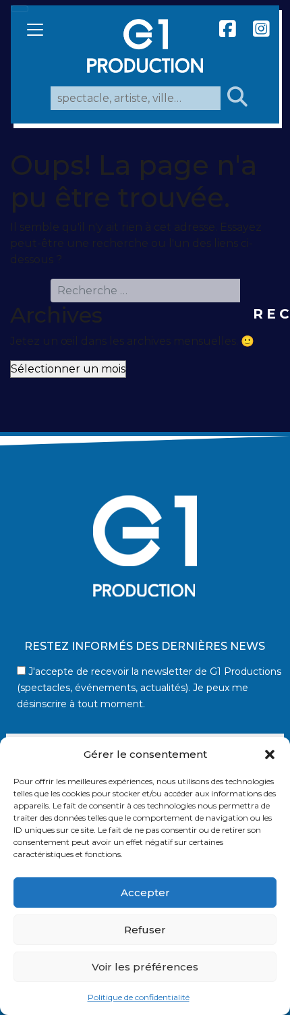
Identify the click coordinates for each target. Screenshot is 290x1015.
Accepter (145, 892)
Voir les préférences (145, 966)
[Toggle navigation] (19, 8)
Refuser (145, 929)
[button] (270, 754)
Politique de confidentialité (139, 997)
